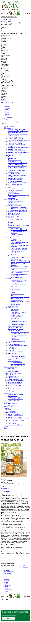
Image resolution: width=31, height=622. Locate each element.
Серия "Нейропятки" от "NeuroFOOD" (18, 235)
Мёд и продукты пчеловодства (13, 373)
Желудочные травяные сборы (16, 132)
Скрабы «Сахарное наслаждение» (16, 338)
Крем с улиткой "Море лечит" (20, 248)
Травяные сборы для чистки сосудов (18, 152)
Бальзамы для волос (17, 362)
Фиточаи (6, 393)
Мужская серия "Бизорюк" (19, 230)
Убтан (9, 359)
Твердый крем (15, 254)
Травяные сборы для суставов (16, 150)
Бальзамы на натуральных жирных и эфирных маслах (19, 207)
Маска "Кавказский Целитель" (20, 260)
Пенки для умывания (14, 344)
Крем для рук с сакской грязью (20, 245)
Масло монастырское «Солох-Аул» (18, 182)
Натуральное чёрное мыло (19, 324)
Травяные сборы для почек (15, 149)
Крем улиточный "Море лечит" (17, 170)
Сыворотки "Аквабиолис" (15, 425)
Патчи (9, 342)
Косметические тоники (18, 356)
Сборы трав (7, 128)
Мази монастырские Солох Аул (17, 157)
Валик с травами (12, 370)
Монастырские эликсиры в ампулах (18, 195)
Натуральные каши (13, 386)
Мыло (9, 307)
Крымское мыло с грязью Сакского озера (18, 312)
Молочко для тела (13, 306)
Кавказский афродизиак (15, 181)
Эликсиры (7, 187)
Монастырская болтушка (15, 179)
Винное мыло (15, 309)
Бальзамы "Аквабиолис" (15, 417)
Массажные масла (16, 300)
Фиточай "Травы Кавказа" (15, 399)
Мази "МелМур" (12, 169)
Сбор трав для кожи (13, 135)
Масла (9, 278)
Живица (6, 408)
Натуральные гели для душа (16, 327)
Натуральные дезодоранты (15, 329)
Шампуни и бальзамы (14, 361)
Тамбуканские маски (17, 277)
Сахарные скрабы (16, 336)
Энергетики (11, 198)
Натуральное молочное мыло (19, 319)
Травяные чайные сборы (15, 153)
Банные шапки (12, 405)
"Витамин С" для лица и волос (20, 332)
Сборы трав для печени (14, 141)
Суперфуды (11, 391)
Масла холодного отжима (15, 383)
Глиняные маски (16, 259)
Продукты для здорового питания (14, 380)
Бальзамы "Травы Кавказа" (15, 178)
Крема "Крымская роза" (18, 252)
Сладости (7, 402)
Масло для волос (16, 295)
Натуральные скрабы (14, 330)
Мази (9, 409)
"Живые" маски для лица (18, 257)
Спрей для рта (12, 423)
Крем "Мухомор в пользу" (15, 164)
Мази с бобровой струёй (15, 161)
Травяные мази (12, 158)
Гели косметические (13, 216)
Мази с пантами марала (14, 160)
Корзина (3, 100)
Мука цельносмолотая (14, 385)
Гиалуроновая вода (16, 219)
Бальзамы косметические (15, 205)
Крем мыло (14, 310)
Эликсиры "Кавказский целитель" (18, 189)
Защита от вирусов (9, 126)
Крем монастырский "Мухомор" (17, 163)
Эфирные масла (15, 304)
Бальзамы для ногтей (14, 204)
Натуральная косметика (11, 199)
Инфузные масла (16, 287)
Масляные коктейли (17, 298)
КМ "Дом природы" (17, 228)
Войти (2, 102)
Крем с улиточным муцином (19, 249)
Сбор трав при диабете (14, 137)
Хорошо (8, 618)
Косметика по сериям (14, 227)
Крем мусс (14, 246)
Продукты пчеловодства (15, 379)
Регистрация (9, 102)
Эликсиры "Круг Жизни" (15, 190)
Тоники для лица (13, 355)
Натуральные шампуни (18, 364)
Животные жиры (9, 406)
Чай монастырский (13, 400)
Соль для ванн (12, 348)
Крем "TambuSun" (16, 240)
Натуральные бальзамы (11, 412)
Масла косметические (17, 294)
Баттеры (13, 283)
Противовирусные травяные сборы (18, 134)
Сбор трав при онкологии (15, 138)
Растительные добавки (14, 388)
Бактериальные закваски (15, 382)
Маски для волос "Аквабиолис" (20, 262)
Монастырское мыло (17, 315)
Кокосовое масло (16, 289)
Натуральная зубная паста (15, 326)
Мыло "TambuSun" (16, 316)
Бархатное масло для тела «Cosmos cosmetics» (18, 280)
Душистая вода (12, 224)
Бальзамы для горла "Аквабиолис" (18, 418)
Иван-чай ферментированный (16, 394)
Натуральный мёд (13, 377)
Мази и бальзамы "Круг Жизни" (17, 166)
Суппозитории (12, 411)
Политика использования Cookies (9, 615)
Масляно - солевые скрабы (19, 335)
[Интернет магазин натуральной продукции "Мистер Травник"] (9, 9)
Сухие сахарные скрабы (18, 341)
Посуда (6, 428)
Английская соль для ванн (15, 201)
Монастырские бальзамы (15, 184)
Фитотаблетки (12, 192)
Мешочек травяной (13, 371)
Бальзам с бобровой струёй (15, 414)
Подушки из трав (9, 368)
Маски (9, 256)
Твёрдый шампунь (16, 365)
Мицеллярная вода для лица (19, 358)
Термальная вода (12, 353)
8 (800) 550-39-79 (6, 19)
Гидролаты (11, 217)
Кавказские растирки (14, 173)
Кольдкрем (14, 239)
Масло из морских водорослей (20, 297)
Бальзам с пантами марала (15, 415)
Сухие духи (11, 350)
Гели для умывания (13, 214)
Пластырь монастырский (15, 185)
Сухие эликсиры (12, 196)
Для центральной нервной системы (18, 131)
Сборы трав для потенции (15, 143)
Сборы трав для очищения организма (19, 140)
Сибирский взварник (14, 397)
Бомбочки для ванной (14, 213)
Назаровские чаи (12, 396)
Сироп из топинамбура (14, 390)
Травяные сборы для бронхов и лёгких (19, 147)
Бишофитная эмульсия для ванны (17, 211)
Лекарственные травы (10, 367)
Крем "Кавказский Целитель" (20, 242)
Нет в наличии (5, 488)
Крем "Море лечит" (17, 243)
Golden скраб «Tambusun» (18, 333)
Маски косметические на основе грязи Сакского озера (20, 271)
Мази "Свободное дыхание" (16, 167)
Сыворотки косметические (15, 351)
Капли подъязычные (14, 193)
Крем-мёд (10, 374)
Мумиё (6, 426)
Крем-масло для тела (17, 251)
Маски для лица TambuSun (19, 266)
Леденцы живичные (13, 376)
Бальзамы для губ (13, 202)
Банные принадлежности (11, 403)
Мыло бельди (15, 318)
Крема (9, 237)
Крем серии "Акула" (14, 172)
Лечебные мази (8, 155)
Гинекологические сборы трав (16, 129)
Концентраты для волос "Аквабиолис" (19, 225)
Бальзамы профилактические (19, 210)
